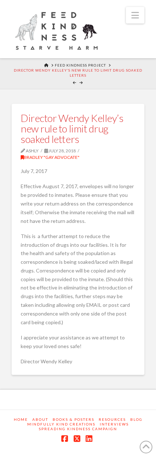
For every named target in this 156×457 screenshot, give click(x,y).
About (40, 419)
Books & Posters (73, 419)
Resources (112, 419)
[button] (135, 15)
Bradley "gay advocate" (51, 157)
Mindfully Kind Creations (61, 424)
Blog (136, 419)
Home (21, 419)
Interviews (114, 424)
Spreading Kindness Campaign (78, 429)
